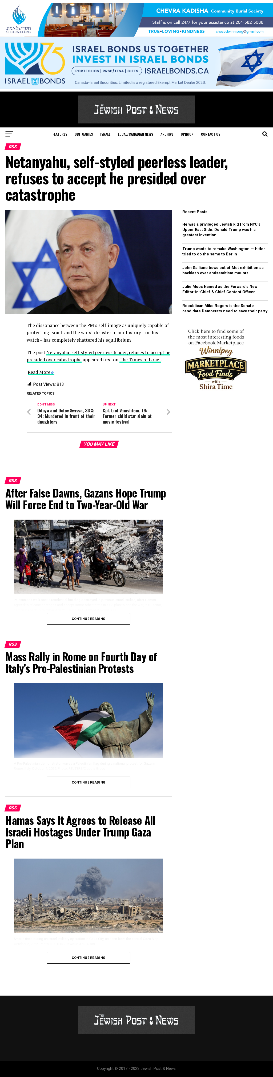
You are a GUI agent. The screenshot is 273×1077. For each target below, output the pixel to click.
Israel (105, 134)
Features (60, 134)
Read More (39, 372)
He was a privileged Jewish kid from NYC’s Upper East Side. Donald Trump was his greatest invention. (221, 229)
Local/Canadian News (135, 134)
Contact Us (210, 134)
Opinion (187, 134)
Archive (166, 134)
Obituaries (84, 134)
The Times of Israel (140, 360)
